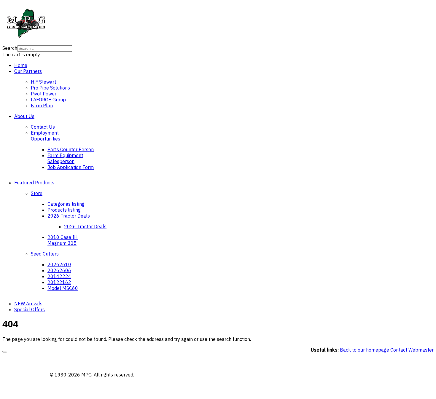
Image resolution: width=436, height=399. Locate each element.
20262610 (59, 264)
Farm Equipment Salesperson (65, 158)
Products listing (64, 210)
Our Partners (28, 71)
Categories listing (66, 204)
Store (36, 193)
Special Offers (29, 309)
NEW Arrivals (28, 304)
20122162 (59, 282)
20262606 (59, 270)
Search (9, 48)
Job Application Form (70, 167)
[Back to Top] (4, 351)
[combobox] (44, 48)
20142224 (59, 276)
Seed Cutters (45, 254)
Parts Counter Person (70, 149)
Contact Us (43, 127)
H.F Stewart (43, 82)
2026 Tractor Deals (68, 216)
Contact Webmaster (412, 350)
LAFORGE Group (48, 100)
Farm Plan (42, 105)
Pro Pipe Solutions (50, 88)
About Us (24, 116)
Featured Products (34, 183)
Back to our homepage (365, 350)
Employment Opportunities (45, 136)
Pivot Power (43, 94)
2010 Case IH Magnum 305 (62, 240)
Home (20, 65)
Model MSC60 (62, 288)
